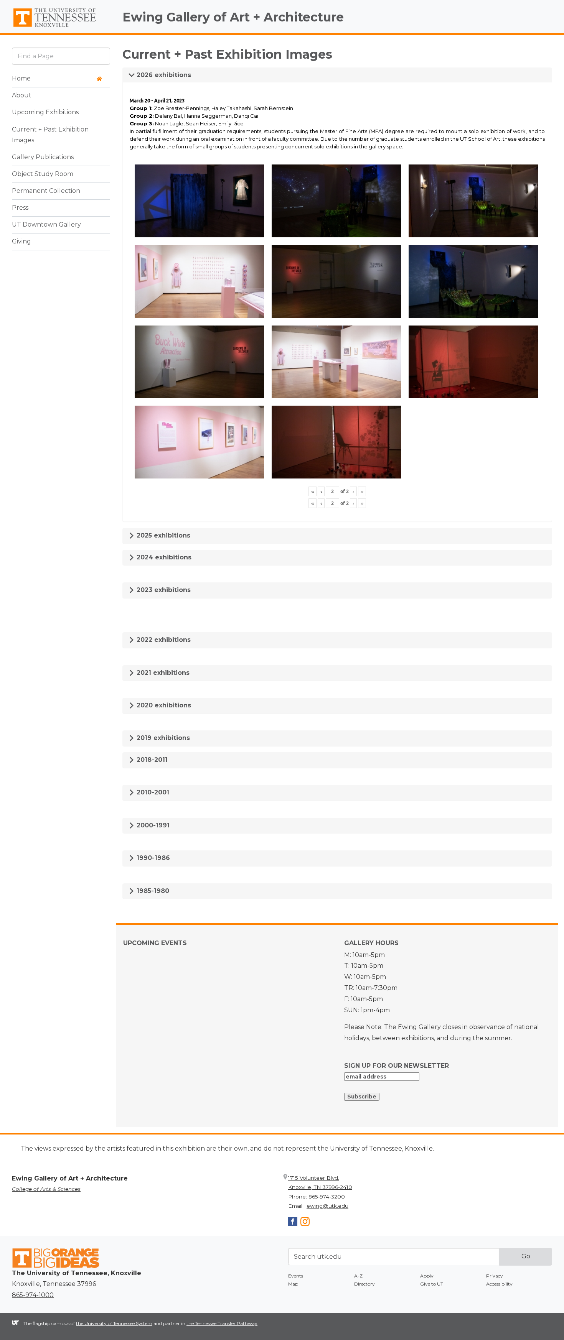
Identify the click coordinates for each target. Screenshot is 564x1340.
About (21, 95)
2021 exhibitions (162, 672)
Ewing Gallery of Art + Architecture (233, 17)
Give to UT (431, 1284)
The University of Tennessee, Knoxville (61, 27)
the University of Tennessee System (114, 1323)
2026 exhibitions (163, 75)
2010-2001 (152, 792)
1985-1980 (152, 890)
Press (20, 208)
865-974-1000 (33, 1295)
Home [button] (21, 78)
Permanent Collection (46, 191)
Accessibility (499, 1284)
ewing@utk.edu (327, 1206)
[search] (61, 56)
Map (293, 1284)
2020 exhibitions (163, 705)
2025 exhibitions (162, 535)
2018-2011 (151, 759)
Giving (21, 241)
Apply (427, 1276)
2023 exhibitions (163, 590)
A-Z (358, 1276)
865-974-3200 (326, 1197)
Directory (364, 1284)
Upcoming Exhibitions (45, 112)
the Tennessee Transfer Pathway (221, 1323)
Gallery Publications (43, 157)
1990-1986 (152, 858)
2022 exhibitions (163, 639)
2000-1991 (152, 825)
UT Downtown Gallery (46, 225)
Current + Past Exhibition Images (50, 135)
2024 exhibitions (163, 557)
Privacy (494, 1276)
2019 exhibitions (162, 738)
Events (295, 1276)
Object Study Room (42, 174)
